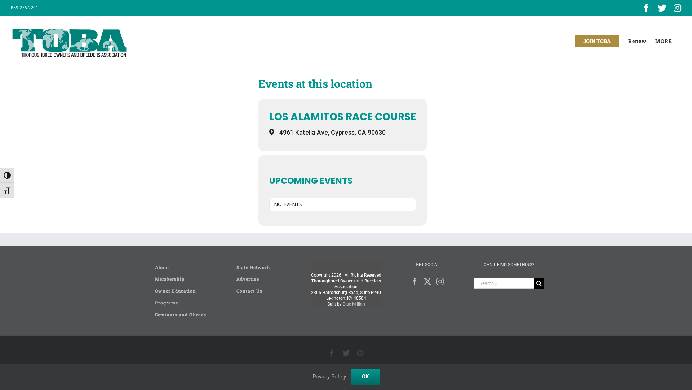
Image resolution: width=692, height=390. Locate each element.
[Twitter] (427, 281)
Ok (365, 376)
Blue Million (354, 304)
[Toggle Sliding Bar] (663, 41)
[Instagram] (440, 281)
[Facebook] (414, 281)
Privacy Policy (329, 376)
